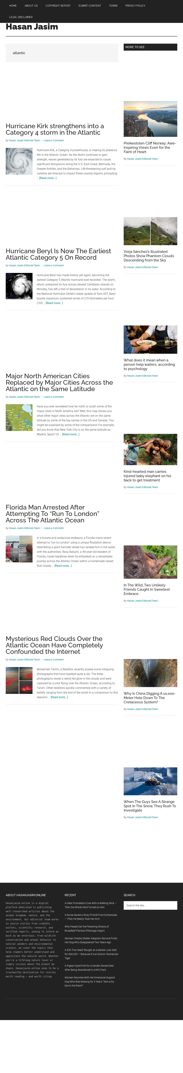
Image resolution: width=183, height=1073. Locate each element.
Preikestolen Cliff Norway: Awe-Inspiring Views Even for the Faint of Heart (150, 147)
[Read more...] (47, 178)
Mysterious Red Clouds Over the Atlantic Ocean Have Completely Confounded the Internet (54, 645)
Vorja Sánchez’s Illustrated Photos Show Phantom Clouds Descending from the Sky (149, 255)
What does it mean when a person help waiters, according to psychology (149, 364)
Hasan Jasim (32, 26)
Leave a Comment (54, 140)
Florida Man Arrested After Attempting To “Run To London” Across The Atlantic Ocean (52, 513)
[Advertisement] (62, 96)
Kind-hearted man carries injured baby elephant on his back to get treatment (147, 475)
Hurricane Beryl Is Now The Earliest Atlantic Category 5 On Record (58, 254)
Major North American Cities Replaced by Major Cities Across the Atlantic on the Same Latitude (59, 382)
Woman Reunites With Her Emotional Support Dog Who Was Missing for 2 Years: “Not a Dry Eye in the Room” (90, 981)
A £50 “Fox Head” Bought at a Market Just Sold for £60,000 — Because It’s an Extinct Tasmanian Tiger (91, 954)
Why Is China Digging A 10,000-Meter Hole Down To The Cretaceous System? (149, 697)
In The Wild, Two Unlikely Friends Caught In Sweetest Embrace (147, 589)
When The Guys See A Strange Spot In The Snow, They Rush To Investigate (150, 806)
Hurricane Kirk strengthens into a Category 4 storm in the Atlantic (55, 129)
